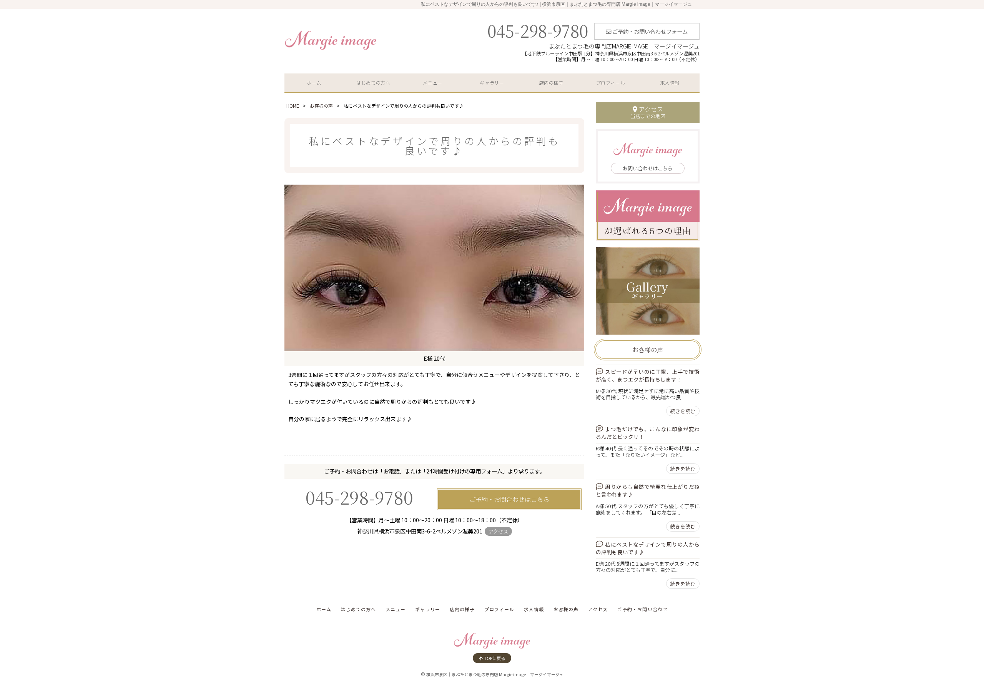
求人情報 (670, 82)
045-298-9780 (537, 30)
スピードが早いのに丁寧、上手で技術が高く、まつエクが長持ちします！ (648, 375)
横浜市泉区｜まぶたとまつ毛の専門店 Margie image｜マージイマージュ (494, 674)
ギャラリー (492, 82)
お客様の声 (321, 105)
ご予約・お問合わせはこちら (509, 499)
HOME (292, 105)
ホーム (314, 82)
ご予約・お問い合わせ (642, 609)
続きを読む (682, 411)
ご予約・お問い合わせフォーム (649, 31)
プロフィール (610, 82)
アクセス (498, 531)
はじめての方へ (373, 82)
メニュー (432, 82)
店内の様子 (551, 82)
